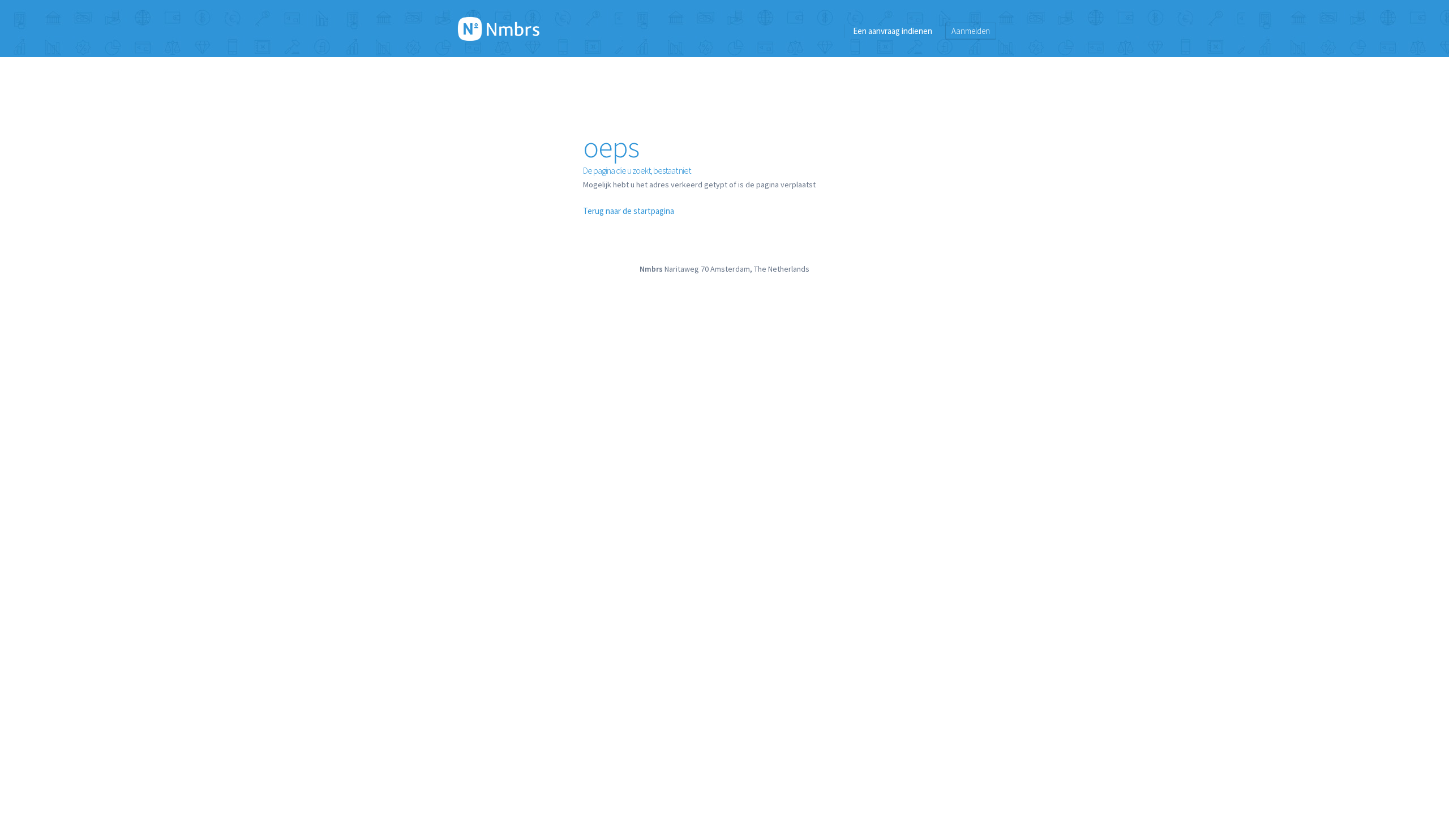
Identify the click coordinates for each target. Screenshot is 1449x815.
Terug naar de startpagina (628, 210)
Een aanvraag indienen (892, 30)
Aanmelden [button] (970, 30)
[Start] (499, 28)
